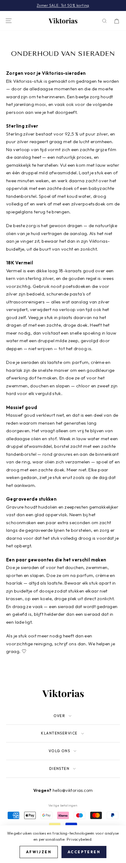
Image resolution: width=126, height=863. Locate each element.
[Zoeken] (104, 21)
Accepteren (84, 852)
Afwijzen (38, 852)
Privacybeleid (79, 839)
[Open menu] (8, 20)
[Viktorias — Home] (63, 21)
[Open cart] (116, 21)
